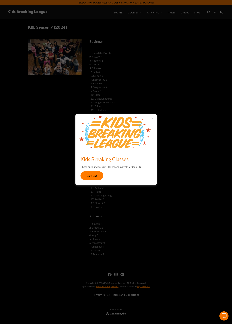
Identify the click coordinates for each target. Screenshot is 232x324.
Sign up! (92, 175)
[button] (224, 316)
